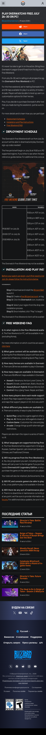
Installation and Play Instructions (20, 122)
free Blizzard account (29, 296)
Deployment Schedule (16, 119)
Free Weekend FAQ (15, 125)
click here (6, 346)
